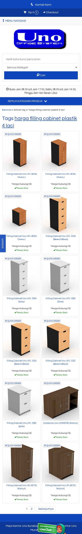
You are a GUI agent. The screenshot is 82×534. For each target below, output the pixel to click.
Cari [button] (42, 75)
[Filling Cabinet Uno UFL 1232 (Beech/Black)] (60, 338)
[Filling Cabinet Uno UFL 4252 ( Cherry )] (21, 213)
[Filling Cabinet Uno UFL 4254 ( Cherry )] (21, 151)
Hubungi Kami (23, 188)
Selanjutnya (46, 509)
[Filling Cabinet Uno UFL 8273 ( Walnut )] (21, 462)
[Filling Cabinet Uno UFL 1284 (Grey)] (21, 276)
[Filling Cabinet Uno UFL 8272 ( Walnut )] (60, 462)
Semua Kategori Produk (25, 101)
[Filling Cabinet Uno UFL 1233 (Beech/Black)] (21, 338)
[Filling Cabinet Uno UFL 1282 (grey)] (21, 400)
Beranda (7, 110)
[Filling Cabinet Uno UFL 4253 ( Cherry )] (60, 151)
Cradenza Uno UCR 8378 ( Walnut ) (60, 423)
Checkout (52, 12)
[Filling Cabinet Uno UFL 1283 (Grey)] (60, 276)
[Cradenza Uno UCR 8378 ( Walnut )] (60, 400)
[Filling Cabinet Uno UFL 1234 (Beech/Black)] (60, 213)
